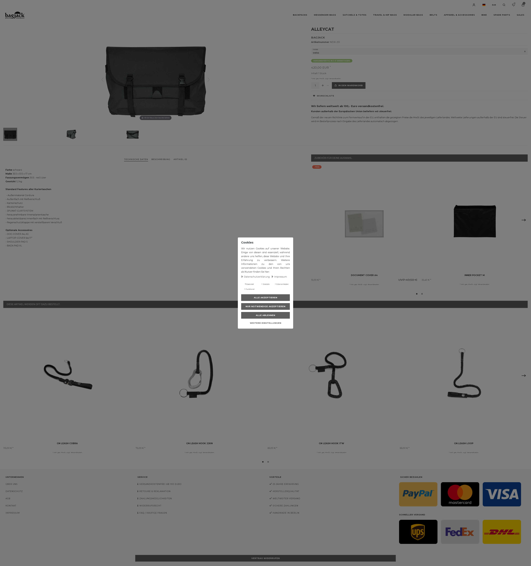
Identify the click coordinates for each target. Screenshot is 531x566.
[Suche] (504, 5)
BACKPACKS (300, 15)
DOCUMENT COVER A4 (364, 275)
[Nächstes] (208, 80)
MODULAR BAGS (413, 15)
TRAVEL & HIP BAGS (385, 15)
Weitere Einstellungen (265, 323)
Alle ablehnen (265, 315)
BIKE (484, 15)
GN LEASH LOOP (463, 443)
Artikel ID (180, 159)
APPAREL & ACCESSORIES (459, 15)
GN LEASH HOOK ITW (331, 443)
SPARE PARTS (502, 15)
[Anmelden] (474, 5)
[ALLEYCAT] (10, 135)
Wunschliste (325, 96)
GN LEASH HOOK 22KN (199, 443)
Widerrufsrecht (150, 505)
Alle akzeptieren (265, 297)
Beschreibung (160, 159)
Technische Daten (136, 159)
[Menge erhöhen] (322, 85)
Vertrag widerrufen (265, 558)
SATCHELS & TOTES (354, 15)
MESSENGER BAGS (325, 15)
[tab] (136, 159)
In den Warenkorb (350, 85)
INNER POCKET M (474, 275)
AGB (8, 498)
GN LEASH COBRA (67, 443)
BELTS (433, 15)
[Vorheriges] (102, 80)
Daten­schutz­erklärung (257, 276)
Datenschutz (14, 491)
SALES (520, 15)
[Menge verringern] (327, 85)
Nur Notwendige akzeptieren (265, 306)
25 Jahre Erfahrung (286, 484)
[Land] (484, 5)
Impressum (13, 513)
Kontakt (11, 505)
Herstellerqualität (286, 491)
